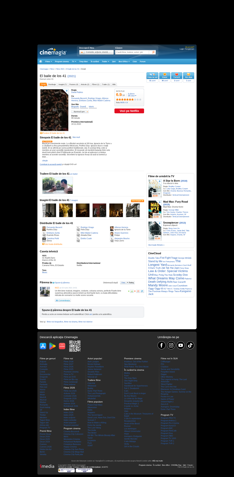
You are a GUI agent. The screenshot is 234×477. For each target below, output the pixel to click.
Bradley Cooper (175, 186)
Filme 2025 (68, 369)
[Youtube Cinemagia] (181, 345)
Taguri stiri (44, 423)
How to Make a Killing (97, 423)
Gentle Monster (130, 439)
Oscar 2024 (45, 442)
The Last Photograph (97, 393)
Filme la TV (68, 374)
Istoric (42, 392)
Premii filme (46, 431)
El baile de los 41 (53, 76)
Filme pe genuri (48, 358)
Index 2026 (68, 412)
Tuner (90, 438)
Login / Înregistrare (187, 49)
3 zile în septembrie (132, 418)
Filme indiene (69, 384)
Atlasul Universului (132, 431)
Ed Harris (182, 233)
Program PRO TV (168, 418)
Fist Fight (165, 257)
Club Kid (91, 383)
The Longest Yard (164, 262)
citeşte (45, 161)
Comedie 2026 (70, 396)
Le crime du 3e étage (133, 398)
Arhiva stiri (44, 425)
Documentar (45, 374)
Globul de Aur (46, 449)
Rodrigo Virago (87, 227)
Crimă (42, 372)
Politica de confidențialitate (91, 467)
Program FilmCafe (169, 431)
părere (131, 94)
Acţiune (173, 214)
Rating (131, 282)
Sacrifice (128, 383)
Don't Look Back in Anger (135, 393)
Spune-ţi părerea (62, 283)
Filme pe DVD (70, 377)
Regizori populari (71, 425)
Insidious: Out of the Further (136, 362)
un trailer (74, 174)
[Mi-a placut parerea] (132, 291)
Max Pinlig (159, 275)
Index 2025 (68, 415)
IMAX (66, 437)
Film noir (43, 387)
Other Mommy (167, 377)
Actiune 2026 (69, 393)
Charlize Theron (182, 212)
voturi (131, 96)
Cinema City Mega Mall (74, 452)
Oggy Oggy (154, 288)
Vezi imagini (136, 201)
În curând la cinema (134, 370)
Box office (166, 465)
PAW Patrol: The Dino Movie (136, 367)
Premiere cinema (71, 372)
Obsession (92, 407)
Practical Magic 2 (131, 403)
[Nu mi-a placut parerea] (138, 291)
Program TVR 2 (167, 443)
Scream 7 (92, 420)
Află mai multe (157, 461)
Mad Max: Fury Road (175, 201)
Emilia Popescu (186, 289)
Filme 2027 (68, 364)
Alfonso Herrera (121, 227)
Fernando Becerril (54, 227)
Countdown (182, 285)
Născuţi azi (92, 377)
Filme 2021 (60, 69)
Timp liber (83, 61)
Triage (174, 258)
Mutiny (127, 373)
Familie (43, 382)
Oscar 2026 (45, 437)
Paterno (188, 279)
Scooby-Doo (180, 274)
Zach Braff (187, 265)
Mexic (44, 272)
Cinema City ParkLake (73, 454)
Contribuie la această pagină (51, 164)
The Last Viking (94, 428)
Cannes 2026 (46, 447)
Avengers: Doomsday (170, 407)
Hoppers (91, 412)
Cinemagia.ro (53, 52)
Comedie (44, 369)
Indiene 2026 (69, 403)
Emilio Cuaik (86, 238)
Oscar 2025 (45, 439)
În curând (95, 61)
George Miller (174, 210)
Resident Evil (130, 421)
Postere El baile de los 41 (54, 133)
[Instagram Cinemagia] (171, 345)
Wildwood (92, 386)
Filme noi (68, 358)
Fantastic (44, 384)
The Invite (92, 430)
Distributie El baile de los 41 (56, 223)
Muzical (180, 191)
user (188, 81)
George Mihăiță (184, 258)
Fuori (126, 376)
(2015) (166, 204)
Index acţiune (69, 417)
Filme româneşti (71, 382)
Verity (126, 444)
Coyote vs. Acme (131, 406)
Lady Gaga (170, 189)
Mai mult (76, 137)
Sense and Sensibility (170, 369)
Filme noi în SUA (169, 358)
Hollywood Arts (94, 396)
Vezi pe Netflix (129, 110)
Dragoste (166, 193)
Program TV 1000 (168, 438)
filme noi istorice (85, 322)
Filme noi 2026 (70, 391)
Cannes (43, 444)
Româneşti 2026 (71, 406)
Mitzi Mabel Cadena (89, 233)
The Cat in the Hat (168, 387)
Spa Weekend (130, 364)
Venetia (43, 454)
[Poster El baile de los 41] (54, 131)
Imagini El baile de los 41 (54, 200)
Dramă (173, 191)
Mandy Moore (158, 285)
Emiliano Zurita (53, 233)
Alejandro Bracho (122, 238)
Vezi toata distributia (53, 244)
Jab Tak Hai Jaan (170, 268)
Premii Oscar (45, 434)
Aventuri (180, 214)
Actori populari (70, 423)
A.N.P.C (105, 467)
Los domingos (130, 429)
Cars (126, 391)
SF (185, 214)
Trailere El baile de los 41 (55, 173)
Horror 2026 (69, 401)
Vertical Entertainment (180, 195)
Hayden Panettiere (96, 367)
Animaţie (43, 364)
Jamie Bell (181, 231)
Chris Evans (171, 231)
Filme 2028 (68, 362)
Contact (76, 467)
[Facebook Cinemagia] (162, 345)
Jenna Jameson (94, 369)
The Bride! (92, 433)
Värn (126, 411)
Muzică (43, 397)
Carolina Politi (53, 238)
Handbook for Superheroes (136, 386)
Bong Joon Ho (174, 228)
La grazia (92, 440)
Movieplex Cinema (72, 439)
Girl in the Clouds (131, 446)
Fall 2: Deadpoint (131, 388)
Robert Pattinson (95, 374)
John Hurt (174, 233)
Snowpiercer (170, 222)
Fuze (90, 443)
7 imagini (74, 200)
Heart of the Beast (132, 423)
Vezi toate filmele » (156, 245)
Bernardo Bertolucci (175, 265)
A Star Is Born (171, 180)
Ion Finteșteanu (169, 261)
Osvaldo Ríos (93, 372)
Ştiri (114, 61)
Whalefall (92, 398)
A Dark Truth (154, 268)
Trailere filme (94, 380)
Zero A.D (164, 404)
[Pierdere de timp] (118, 99)
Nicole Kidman (94, 364)
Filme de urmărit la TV (161, 176)
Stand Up (44, 412)
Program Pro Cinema (170, 423)
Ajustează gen (79, 111)
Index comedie (70, 420)
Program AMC (167, 428)
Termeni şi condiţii (65, 467)
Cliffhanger (165, 362)
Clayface (164, 367)
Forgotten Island (168, 372)
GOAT (90, 445)
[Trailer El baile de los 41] (47, 142)
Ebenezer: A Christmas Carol (173, 389)
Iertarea (127, 409)
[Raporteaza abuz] (142, 291)
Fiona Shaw (184, 268)
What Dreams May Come (166, 278)
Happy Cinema (70, 447)
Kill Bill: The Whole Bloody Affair (101, 435)
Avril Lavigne (93, 362)
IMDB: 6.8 (124, 102)
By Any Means (130, 396)
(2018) (184, 181)
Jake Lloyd (172, 286)
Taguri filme (45, 420)
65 (162, 288)
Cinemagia (44, 69)
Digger (164, 374)
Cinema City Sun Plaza (74, 449)
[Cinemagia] (40, 61)
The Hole (168, 275)
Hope (126, 434)
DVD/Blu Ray (176, 465)
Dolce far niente (94, 425)
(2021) (71, 76)
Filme (52, 69)
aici (90, 314)
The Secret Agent (95, 415)
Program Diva (167, 433)
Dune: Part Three (95, 391)
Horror (42, 389)
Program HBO (167, 436)
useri (152, 81)
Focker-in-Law (167, 396)
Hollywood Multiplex (72, 442)
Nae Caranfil (179, 282)
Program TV (45, 428)
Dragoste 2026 (70, 398)
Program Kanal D (168, 426)
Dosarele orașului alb (133, 401)
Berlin (42, 452)
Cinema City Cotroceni (73, 434)
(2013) (182, 222)
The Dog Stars (130, 378)
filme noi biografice (55, 322)
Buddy (90, 388)
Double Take (154, 258)
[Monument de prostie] (117, 99)
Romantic (187, 191)
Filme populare (95, 401)
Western (43, 417)
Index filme (69, 409)
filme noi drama (71, 322)
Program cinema (62, 61)
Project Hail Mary (95, 405)
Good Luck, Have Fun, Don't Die (101, 417)
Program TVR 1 (167, 441)
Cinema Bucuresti (71, 431)
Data (123, 282)
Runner (127, 426)
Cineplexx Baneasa (72, 444)
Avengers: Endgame (133, 436)
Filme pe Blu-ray (71, 379)
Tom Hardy (170, 212)
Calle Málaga (130, 441)
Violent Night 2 (167, 402)
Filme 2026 (68, 367)
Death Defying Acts (160, 281)
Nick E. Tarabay (173, 289)
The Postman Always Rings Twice (164, 291)
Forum (142, 61)
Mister (42, 395)
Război (43, 402)
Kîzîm (90, 410)
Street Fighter (166, 384)
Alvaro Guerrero (121, 233)
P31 (162, 364)
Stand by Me (155, 261)
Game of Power (167, 399)
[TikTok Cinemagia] (190, 345)
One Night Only (130, 381)
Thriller (43, 415)
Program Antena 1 (168, 420)
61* (165, 289)
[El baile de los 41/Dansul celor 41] (49, 217)
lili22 (57, 288)
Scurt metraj (45, 407)
